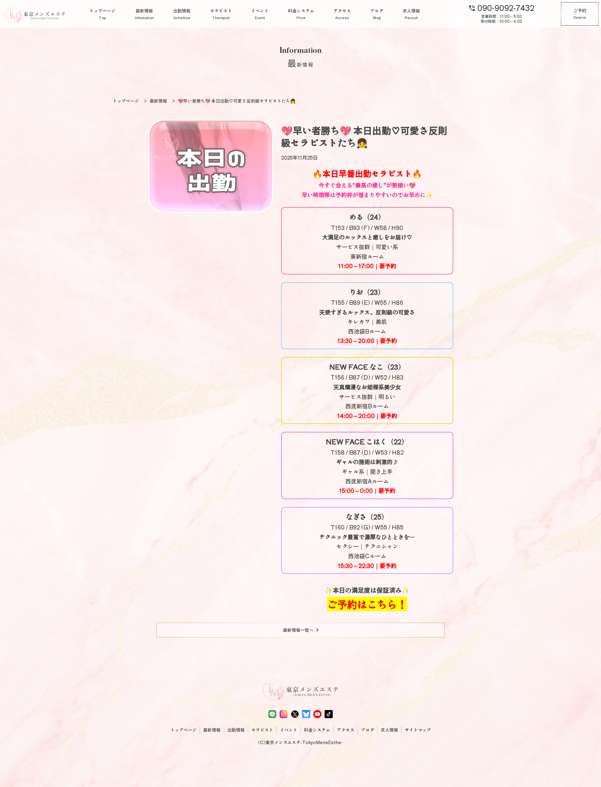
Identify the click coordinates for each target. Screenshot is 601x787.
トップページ (102, 14)
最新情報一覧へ (302, 630)
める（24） (367, 217)
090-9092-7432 (501, 7)
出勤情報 (182, 14)
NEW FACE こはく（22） (367, 441)
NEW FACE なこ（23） (367, 366)
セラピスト (221, 14)
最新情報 (144, 14)
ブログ (376, 14)
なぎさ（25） (367, 516)
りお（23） (367, 292)
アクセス (342, 14)
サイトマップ (418, 730)
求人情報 (411, 14)
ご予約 (579, 13)
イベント (260, 14)
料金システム (301, 14)
